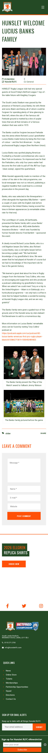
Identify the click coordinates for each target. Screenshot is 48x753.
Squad (8, 691)
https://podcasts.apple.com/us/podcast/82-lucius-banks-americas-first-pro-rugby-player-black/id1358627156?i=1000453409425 (22, 336)
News (8, 670)
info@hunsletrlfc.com (13, 648)
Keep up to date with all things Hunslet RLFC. (21, 721)
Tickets (9, 679)
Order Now (14, 563)
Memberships (12, 683)
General (30, 82)
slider (8, 433)
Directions (10, 695)
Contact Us (11, 699)
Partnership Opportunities (17, 687)
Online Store (11, 675)
